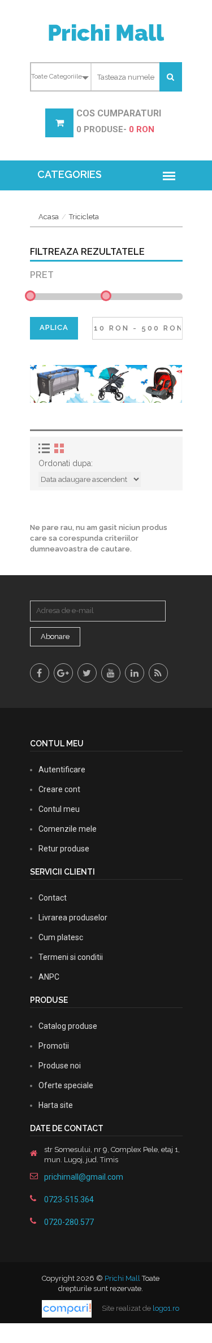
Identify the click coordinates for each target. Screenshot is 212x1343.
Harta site (55, 1105)
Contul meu (59, 809)
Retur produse (63, 848)
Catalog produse (67, 1026)
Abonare (55, 636)
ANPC (48, 976)
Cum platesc (60, 937)
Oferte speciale (65, 1085)
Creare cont (59, 789)
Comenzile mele (67, 828)
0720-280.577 (69, 1222)
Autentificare (61, 769)
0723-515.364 (69, 1199)
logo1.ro (166, 1308)
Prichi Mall (122, 1278)
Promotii (53, 1045)
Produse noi (59, 1065)
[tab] (45, 448)
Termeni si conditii (70, 957)
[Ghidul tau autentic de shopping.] (67, 1308)
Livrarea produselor (72, 917)
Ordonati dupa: (65, 463)
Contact (52, 897)
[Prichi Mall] (106, 32)
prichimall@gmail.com (83, 1176)
